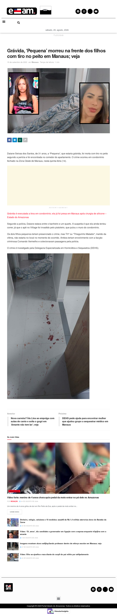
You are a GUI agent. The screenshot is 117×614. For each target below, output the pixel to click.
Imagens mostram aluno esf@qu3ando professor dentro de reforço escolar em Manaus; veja (60, 543)
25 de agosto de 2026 (30, 526)
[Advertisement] (58, 185)
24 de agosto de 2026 (29, 501)
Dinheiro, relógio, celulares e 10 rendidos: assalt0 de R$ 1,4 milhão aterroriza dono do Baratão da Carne (63, 521)
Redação (14, 501)
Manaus (35, 62)
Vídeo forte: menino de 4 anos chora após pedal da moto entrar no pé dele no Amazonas (53, 497)
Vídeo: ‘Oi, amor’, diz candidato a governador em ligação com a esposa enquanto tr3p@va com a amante (63, 532)
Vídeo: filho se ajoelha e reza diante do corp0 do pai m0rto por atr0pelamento (54, 554)
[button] (3, 21)
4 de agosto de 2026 (29, 538)
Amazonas (14, 491)
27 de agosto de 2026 (30, 547)
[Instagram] (99, 589)
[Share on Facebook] (9, 140)
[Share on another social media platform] (25, 140)
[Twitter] (105, 589)
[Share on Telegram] (14, 140)
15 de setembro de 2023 (17, 62)
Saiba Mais (16, 511)
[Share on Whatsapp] (20, 140)
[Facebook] (93, 589)
